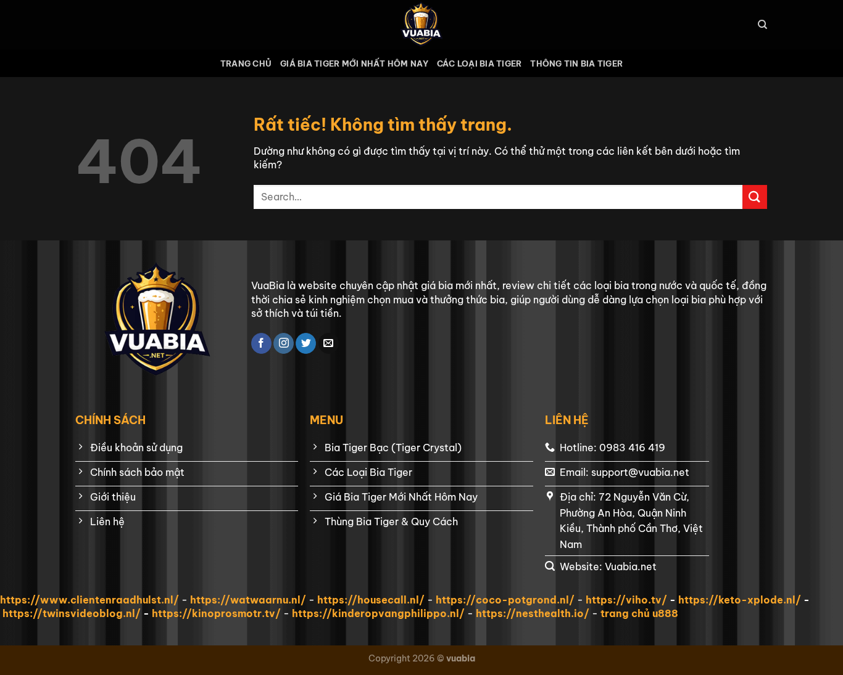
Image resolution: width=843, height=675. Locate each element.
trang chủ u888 (639, 613)
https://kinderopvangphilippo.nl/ (378, 613)
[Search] (762, 24)
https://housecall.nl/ (371, 600)
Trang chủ (246, 63)
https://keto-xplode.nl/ (739, 600)
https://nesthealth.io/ (532, 613)
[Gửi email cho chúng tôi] (328, 343)
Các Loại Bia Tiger (479, 63)
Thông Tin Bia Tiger (576, 63)
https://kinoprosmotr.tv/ (216, 613)
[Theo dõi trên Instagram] (283, 343)
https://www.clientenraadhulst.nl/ (89, 600)
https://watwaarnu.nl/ (248, 600)
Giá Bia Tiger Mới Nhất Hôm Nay (354, 63)
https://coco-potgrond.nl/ (505, 600)
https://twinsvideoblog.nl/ (71, 613)
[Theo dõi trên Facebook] (261, 343)
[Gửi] (754, 197)
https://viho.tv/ (626, 600)
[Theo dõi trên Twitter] (306, 343)
